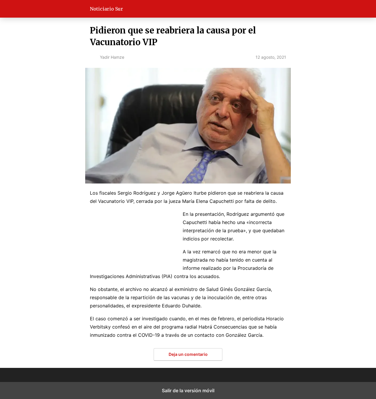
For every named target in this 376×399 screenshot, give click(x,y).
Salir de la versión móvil (188, 390)
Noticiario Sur (106, 9)
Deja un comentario (188, 354)
